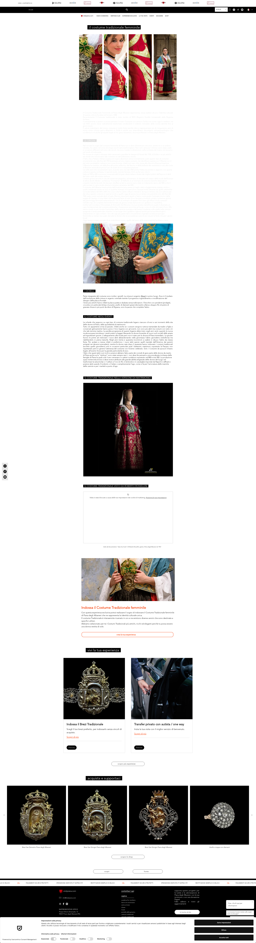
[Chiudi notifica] (252, 902)
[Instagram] (234, 10)
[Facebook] (238, 10)
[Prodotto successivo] (252, 815)
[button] (126, 9)
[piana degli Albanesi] (67, 904)
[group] (128, 817)
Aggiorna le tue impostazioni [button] (156, 498)
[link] (94, 724)
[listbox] (221, 9)
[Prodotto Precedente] (4, 815)
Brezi (143, 296)
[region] (128, 429)
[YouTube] (242, 10)
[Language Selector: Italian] (249, 10)
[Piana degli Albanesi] (60, 904)
